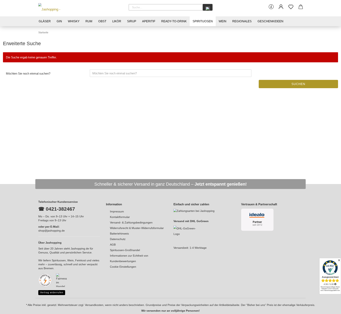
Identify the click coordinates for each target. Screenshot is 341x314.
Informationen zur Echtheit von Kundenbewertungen (129, 258)
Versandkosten (94, 305)
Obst (102, 21)
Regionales (242, 21)
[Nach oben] (330, 308)
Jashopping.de (80, 248)
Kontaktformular (120, 217)
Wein (222, 21)
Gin (59, 21)
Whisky (74, 21)
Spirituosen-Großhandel (125, 250)
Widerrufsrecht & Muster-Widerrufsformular (137, 228)
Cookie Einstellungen (123, 266)
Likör (116, 21)
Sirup (131, 21)
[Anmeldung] (281, 7)
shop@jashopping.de (51, 230)
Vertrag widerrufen (51, 292)
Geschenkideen (270, 21)
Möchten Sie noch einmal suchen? (28, 73)
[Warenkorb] (301, 7)
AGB (113, 244)
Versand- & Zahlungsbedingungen (131, 222)
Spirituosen (203, 21)
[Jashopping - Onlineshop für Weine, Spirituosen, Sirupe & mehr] (56, 8)
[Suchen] (208, 7)
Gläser (45, 21)
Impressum (117, 211)
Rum (88, 21)
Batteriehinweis (119, 233)
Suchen (298, 84)
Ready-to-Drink (174, 21)
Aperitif (148, 21)
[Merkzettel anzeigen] (291, 7)
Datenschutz (118, 239)
